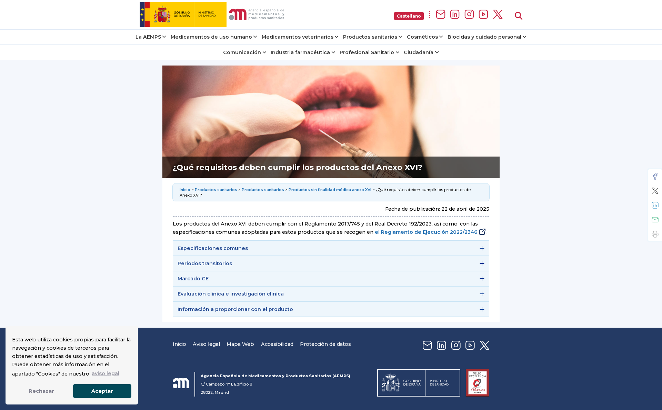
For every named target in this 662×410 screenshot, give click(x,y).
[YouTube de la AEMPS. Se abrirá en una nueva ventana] (483, 14)
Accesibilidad (277, 344)
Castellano (409, 16)
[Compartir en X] (655, 191)
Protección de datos (325, 344)
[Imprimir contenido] (655, 234)
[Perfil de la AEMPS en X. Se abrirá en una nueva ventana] (497, 14)
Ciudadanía (418, 52)
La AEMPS (148, 37)
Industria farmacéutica (300, 52)
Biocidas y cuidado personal (484, 37)
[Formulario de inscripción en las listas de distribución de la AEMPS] (440, 14)
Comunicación (242, 52)
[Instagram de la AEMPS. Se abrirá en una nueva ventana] (469, 14)
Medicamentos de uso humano (211, 37)
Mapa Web (240, 344)
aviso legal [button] (105, 373)
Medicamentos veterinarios (297, 37)
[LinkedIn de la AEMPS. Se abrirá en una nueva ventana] (454, 14)
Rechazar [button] (41, 391)
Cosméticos (422, 37)
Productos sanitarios (370, 37)
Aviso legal (206, 344)
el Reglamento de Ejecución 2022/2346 (426, 232)
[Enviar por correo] (655, 220)
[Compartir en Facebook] (655, 176)
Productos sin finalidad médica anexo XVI (330, 189)
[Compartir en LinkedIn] (655, 205)
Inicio (185, 189)
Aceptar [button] (102, 391)
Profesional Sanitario (367, 52)
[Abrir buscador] (518, 16)
